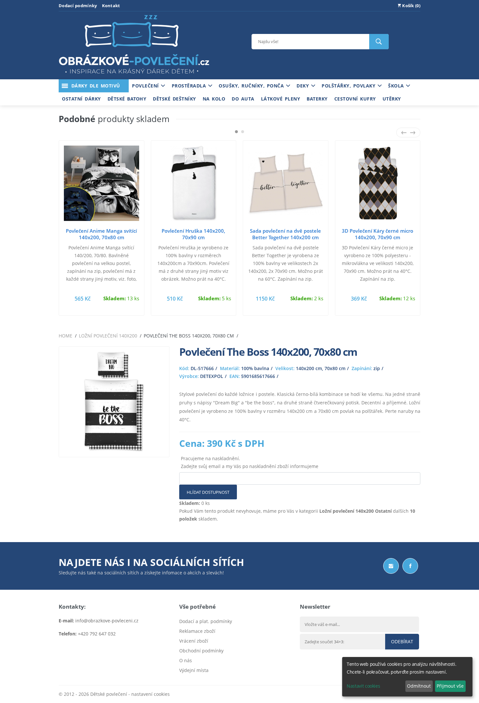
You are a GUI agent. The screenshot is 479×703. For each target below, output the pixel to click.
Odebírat (402, 641)
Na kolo (214, 99)
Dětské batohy (127, 99)
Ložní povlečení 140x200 (108, 336)
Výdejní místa (194, 670)
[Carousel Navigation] (408, 132)
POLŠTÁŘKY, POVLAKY (350, 86)
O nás (185, 660)
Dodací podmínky (78, 5)
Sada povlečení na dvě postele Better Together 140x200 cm (285, 234)
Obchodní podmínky (201, 651)
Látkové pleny (280, 99)
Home (65, 336)
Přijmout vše (450, 686)
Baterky (317, 99)
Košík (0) (410, 5)
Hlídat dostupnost (208, 492)
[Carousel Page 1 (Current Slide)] (236, 131)
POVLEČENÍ (146, 86)
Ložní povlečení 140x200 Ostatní (355, 511)
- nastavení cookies (148, 694)
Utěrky (392, 99)
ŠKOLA (397, 86)
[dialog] (407, 676)
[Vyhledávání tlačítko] (379, 41)
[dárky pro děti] (134, 75)
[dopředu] (412, 132)
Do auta (243, 99)
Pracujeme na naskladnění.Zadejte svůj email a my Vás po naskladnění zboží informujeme (249, 462)
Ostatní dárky (81, 99)
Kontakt (111, 5)
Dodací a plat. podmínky (205, 621)
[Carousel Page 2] (242, 131)
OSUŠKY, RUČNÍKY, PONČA (252, 86)
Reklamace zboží (197, 631)
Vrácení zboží (193, 641)
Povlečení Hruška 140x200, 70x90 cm (193, 234)
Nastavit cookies (363, 686)
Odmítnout (419, 686)
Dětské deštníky (174, 99)
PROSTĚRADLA (190, 86)
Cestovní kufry (355, 99)
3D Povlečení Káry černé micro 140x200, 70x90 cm (377, 234)
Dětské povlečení (108, 694)
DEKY (304, 86)
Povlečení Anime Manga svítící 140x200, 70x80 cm (101, 234)
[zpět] (403, 132)
